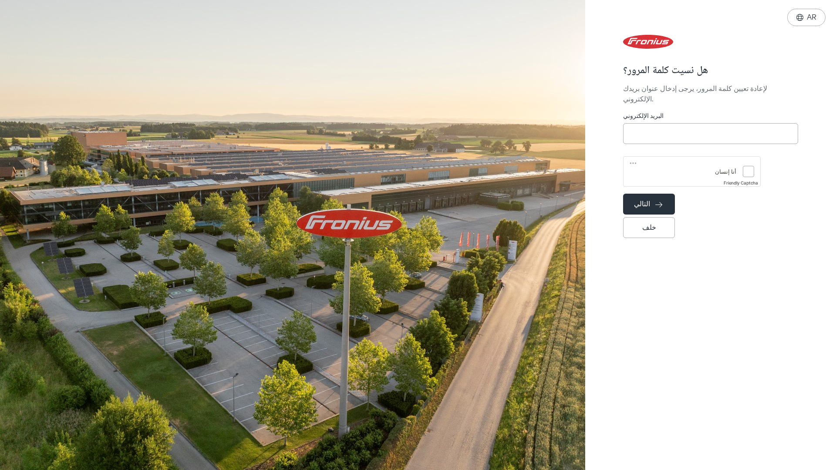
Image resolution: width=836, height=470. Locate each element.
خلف (649, 227)
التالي (648, 204)
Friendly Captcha (741, 182)
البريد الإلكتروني (643, 116)
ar (806, 17)
